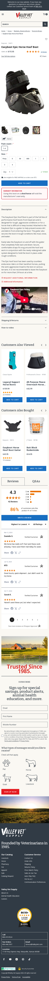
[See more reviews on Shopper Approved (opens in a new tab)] (19, 553)
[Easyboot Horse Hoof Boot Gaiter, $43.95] (12, 426)
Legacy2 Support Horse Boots (11, 383)
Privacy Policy (24, 741)
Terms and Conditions (11, 741)
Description (6, 209)
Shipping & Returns (10, 320)
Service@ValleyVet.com (34, 944)
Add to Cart (12, 399)
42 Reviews (16, 502)
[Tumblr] (29, 959)
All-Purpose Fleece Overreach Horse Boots (36, 383)
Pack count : (7, 144)
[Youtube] (10, 959)
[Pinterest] (23, 959)
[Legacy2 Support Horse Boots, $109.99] (12, 360)
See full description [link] (8, 56)
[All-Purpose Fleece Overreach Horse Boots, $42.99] (36, 360)
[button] (41, 345)
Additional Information (13, 281)
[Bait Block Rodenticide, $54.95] (36, 426)
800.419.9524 (7, 937)
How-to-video (7, 327)
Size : (3, 154)
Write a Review (37, 51)
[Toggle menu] (2, 14)
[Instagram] (16, 959)
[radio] (37, 491)
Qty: (5, 172)
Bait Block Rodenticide (33, 448)
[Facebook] (3, 959)
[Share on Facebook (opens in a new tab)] (12, 553)
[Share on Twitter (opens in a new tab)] (15, 553)
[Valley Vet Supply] (24, 15)
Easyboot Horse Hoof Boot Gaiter (12, 448)
